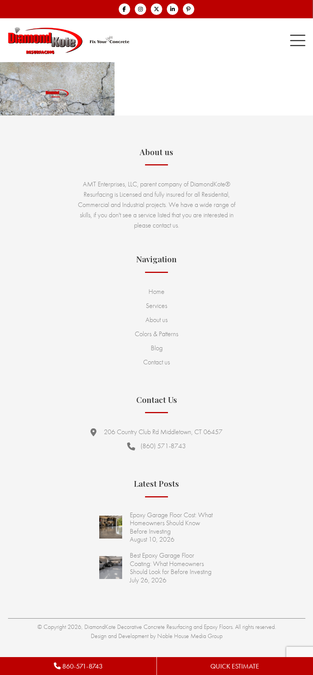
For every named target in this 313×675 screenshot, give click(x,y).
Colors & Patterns (156, 333)
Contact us (156, 362)
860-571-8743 (82, 666)
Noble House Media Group (190, 636)
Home (156, 291)
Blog (157, 347)
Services (156, 305)
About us (156, 319)
